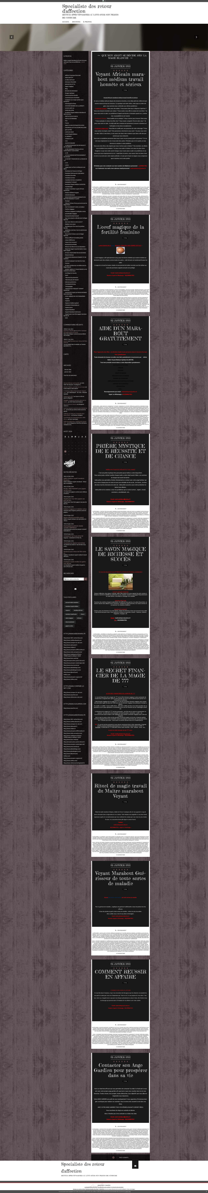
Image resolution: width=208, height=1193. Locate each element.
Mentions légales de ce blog (92, 1189)
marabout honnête (70, 175)
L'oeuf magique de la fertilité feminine (120, 229)
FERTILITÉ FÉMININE (71, 118)
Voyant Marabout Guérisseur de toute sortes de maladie (120, 878)
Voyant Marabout (70, 309)
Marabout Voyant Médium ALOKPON (75, 184)
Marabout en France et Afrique (73, 171)
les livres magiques (141, 308)
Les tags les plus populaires (117, 1187)
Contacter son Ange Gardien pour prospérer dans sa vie (120, 1070)
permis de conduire (135, 305)
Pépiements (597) (69, 396)
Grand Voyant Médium (71, 134)
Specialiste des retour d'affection (86, 8)
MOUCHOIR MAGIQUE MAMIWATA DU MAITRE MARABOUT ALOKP (75, 197)
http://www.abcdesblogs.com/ (72, 667)
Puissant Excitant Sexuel (72, 216)
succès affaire (110, 639)
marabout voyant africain (119, 197)
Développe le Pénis (70, 103)
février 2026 (67, 369)
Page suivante (123, 1157)
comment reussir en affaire (104, 1034)
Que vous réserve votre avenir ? (74, 222)
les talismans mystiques (124, 206)
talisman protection (70, 282)
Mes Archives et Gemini (70, 404)
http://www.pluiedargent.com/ (72, 670)
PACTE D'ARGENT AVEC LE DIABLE (74, 207)
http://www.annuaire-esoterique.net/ (74, 663)
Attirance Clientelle (70, 82)
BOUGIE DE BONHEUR (71, 91)
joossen (66, 341)
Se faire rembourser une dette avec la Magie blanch (75, 266)
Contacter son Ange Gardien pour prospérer (74, 100)
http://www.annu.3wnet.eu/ (71, 665)
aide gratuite (111, 415)
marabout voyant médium (72, 606)
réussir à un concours (71, 242)
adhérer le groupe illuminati (73, 75)
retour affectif (122, 196)
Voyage (67, 298)
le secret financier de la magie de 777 (107, 755)
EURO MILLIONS (69, 110)
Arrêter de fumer (70, 79)
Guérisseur (118, 897)
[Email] (75, 589)
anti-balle (105, 200)
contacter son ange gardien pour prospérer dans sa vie (112, 1138)
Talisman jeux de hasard (71, 279)
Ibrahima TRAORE (69, 330)
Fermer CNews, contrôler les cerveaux (74, 387)
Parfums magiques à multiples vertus (75, 211)
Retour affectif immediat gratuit (74, 237)
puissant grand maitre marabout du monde (116, 519)
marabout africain (78, 610)
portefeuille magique (71, 213)
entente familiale (135, 204)
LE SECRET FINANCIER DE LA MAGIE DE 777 (75, 159)
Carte (66, 354)
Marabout (111, 897)
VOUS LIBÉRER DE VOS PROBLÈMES (75, 296)
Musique (67, 201)
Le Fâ (66, 153)
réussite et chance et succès (124, 415)
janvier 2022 (67, 372)
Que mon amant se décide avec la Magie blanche (75, 218)
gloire (116, 200)
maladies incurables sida (135, 202)
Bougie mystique (69, 93)
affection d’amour (117, 199)
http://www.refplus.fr (70, 647)
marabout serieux (70, 177)
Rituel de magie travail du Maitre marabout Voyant (75, 249)
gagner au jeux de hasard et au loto (74, 125)
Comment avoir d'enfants (72, 97)
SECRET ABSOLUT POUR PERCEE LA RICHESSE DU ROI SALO (75, 270)
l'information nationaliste (71, 388)
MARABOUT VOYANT (71, 182)
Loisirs (67, 165)
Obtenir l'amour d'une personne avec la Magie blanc (75, 203)
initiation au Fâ (69, 138)
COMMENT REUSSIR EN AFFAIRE (120, 974)
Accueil (65, 22)
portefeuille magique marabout (132, 300)
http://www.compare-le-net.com (73, 642)
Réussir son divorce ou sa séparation (75, 246)
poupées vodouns (115, 308)
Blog (66, 88)
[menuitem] (66, 22)
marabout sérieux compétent (73, 180)
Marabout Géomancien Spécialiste (74, 173)
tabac (121, 204)
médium (105, 196)
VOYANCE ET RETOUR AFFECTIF (73, 536)
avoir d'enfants (101, 297)
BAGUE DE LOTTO (70, 84)
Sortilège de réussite (71, 273)
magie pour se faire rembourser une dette (74, 167)
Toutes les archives (70, 375)
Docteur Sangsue (78, 415)
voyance (67, 300)
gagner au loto (69, 626)
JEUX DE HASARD (70, 143)
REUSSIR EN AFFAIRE (71, 244)
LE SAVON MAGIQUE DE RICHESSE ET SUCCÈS (120, 554)
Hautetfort (107, 1185)
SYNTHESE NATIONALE (76, 402)
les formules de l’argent (128, 308)
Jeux (66, 141)
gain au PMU (68, 129)
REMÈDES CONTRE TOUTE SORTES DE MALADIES (75, 230)
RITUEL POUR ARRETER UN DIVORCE (75, 252)
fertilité (113, 245)
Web (66, 318)
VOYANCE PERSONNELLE (72, 305)
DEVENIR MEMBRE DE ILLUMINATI (74, 106)
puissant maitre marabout (72, 602)
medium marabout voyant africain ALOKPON (74, 189)
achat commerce (137, 302)
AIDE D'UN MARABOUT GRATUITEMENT (120, 333)
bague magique (69, 86)
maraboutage (69, 186)
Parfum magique (69, 209)
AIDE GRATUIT (69, 77)
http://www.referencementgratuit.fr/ (74, 763)
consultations (97, 200)
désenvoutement (139, 199)
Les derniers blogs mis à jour (91, 1187)
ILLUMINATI (68, 136)
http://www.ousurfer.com (71, 694)
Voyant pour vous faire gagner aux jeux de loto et (75, 314)
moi (142, 357)
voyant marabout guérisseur (104, 941)
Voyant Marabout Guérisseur (73, 312)
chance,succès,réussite (71, 95)
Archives (76, 22)
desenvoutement (70, 622)
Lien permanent (121, 184)
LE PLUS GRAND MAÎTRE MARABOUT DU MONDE (75, 155)
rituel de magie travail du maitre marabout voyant (111, 842)
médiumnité (99, 203)
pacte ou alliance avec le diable (118, 202)
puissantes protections (110, 203)
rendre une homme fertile (124, 297)
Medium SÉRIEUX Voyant (72, 192)
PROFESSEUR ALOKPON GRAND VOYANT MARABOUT (73, 526)
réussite (102, 518)
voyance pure (69, 307)
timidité (100, 205)
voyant (109, 196)
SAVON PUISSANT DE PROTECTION (75, 261)
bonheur (98, 639)
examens (138, 205)
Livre (66, 162)
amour (104, 639)
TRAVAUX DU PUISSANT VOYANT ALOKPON (74, 289)
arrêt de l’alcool (110, 204)
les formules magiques (129, 205)
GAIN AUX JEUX (69, 132)
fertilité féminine (111, 297)
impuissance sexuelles (136, 203)
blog (133, 1189)
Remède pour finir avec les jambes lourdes (74, 227)
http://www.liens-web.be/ (71, 658)
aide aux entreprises (124, 203)
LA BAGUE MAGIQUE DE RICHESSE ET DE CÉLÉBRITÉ (75, 146)
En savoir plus (127, 1191)
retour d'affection (70, 240)
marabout (99, 196)
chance (82, 614)
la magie (144, 205)
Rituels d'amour (69, 255)
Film (66, 120)
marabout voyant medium (135, 197)
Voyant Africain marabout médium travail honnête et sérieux (120, 79)
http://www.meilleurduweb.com (73, 640)
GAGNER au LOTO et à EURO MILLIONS (75, 127)
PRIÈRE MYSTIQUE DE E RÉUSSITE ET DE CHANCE (120, 451)
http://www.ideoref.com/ (71, 672)
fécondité (127, 204)
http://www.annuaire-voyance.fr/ (73, 677)
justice (146, 199)
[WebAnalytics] (104, 1)
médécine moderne (102, 202)
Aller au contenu (6, 3)
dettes (107, 308)
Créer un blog (101, 1185)
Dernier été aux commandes (72, 383)
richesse (79, 618)
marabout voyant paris (71, 614)
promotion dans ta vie (134, 200)
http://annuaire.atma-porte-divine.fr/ (74, 660)
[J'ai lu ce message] (206, 1191)
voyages (111, 200)
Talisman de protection (71, 277)
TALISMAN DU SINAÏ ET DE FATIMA (74, 543)
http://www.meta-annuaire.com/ (73, 652)
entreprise (118, 639)
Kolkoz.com (67, 674)
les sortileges (140, 306)
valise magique (69, 618)
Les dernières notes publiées (104, 1187)
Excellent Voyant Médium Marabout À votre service (75, 113)
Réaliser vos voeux (70, 224)
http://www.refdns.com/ (70, 679)
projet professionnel (134, 196)
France (67, 123)
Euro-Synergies (73, 419)
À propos (87, 22)
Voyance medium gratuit (72, 303)
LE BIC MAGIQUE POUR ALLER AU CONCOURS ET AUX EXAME (74, 149)
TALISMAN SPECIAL (70, 284)
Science (67, 263)
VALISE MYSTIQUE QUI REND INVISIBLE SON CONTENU (75, 293)
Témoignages (69, 286)
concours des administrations (112, 205)
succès (108, 518)
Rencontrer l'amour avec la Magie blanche (74, 234)
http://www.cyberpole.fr (70, 645)
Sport (66, 275)
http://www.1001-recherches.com (73, 638)
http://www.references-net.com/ (73, 697)
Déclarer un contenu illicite (79, 1189)
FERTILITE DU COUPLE (71, 116)
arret (117, 204)
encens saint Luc (69, 108)
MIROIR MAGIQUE (70, 195)
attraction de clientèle (140, 304)
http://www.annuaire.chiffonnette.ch (74, 649)
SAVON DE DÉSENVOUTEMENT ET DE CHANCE (75, 258)
